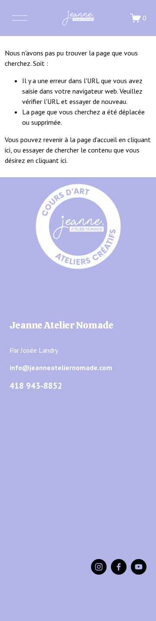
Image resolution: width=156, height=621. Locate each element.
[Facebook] (119, 567)
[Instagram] (99, 567)
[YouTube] (138, 567)
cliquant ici (51, 160)
